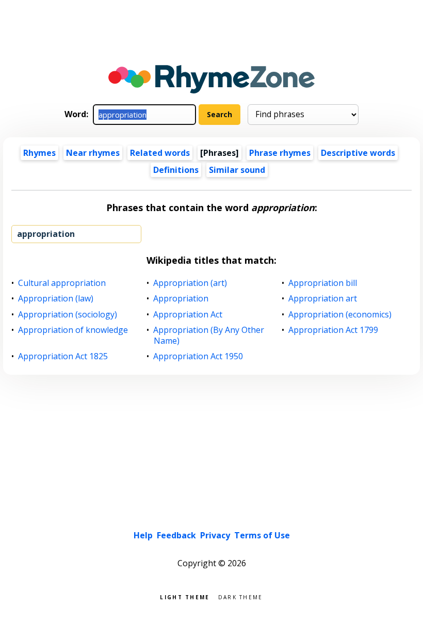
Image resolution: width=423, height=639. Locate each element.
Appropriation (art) (190, 283)
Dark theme (240, 596)
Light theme (184, 596)
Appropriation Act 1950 (198, 356)
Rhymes (39, 152)
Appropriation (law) (56, 298)
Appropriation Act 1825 (63, 356)
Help (143, 535)
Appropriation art (323, 298)
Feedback (176, 535)
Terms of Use (262, 535)
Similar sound (237, 169)
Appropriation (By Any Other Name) (209, 335)
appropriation (46, 233)
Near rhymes (93, 152)
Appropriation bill (323, 283)
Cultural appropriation (62, 283)
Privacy (215, 535)
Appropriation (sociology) (68, 314)
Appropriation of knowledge (73, 330)
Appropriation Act (188, 314)
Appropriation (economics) (340, 314)
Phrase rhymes (280, 152)
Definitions (176, 169)
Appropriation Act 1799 (333, 330)
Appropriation (181, 298)
